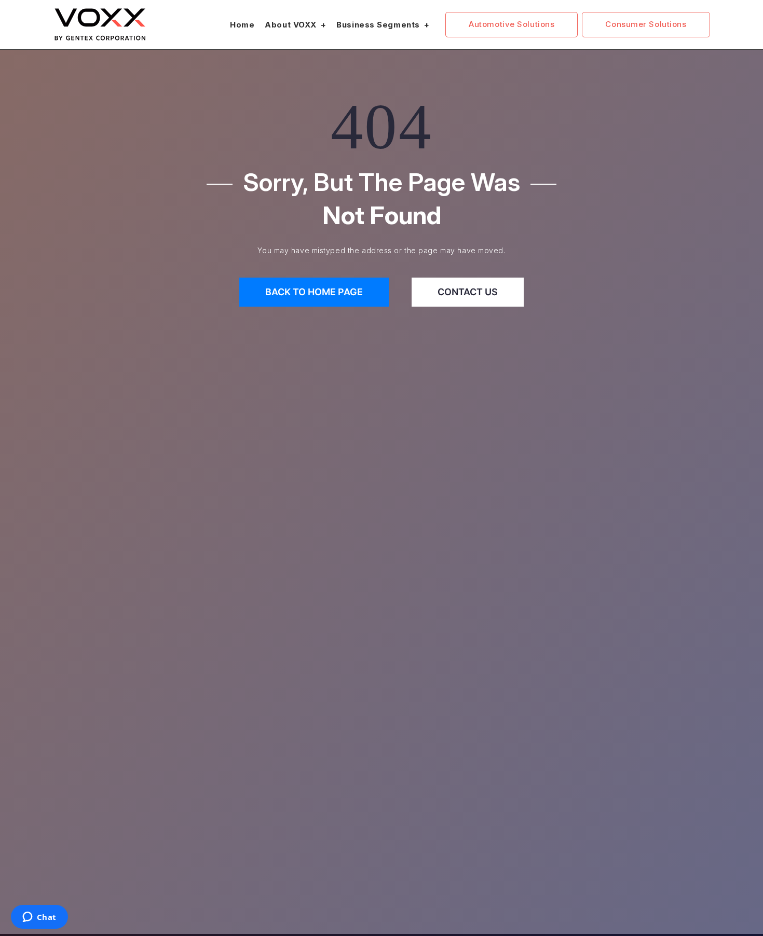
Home (242, 25)
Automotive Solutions (511, 24)
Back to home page (314, 291)
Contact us (468, 291)
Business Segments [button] (379, 25)
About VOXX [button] (292, 25)
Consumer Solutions (645, 24)
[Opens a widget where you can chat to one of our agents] (39, 918)
